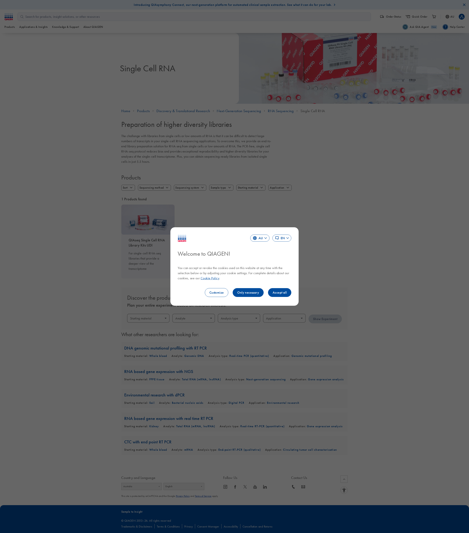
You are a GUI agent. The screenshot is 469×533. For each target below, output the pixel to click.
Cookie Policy (210, 278)
